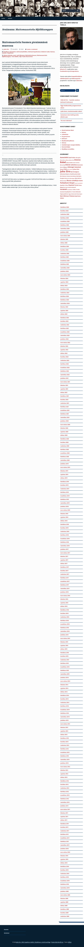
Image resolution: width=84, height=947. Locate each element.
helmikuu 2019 (64, 499)
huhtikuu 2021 (64, 406)
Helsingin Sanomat (74, 167)
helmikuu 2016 (64, 627)
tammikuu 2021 (64, 417)
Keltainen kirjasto (65, 174)
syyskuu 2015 (64, 645)
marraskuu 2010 (65, 852)
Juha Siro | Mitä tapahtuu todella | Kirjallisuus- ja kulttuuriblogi (33, 942)
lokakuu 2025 (64, 239)
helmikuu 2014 (64, 713)
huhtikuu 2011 (64, 834)
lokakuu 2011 (64, 813)
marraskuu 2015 (65, 638)
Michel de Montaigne (70, 178)
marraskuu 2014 (65, 681)
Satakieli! (63, 189)
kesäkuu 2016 (64, 613)
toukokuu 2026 (64, 214)
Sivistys (64, 143)
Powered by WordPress (57, 942)
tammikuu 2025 (64, 268)
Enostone (80, 165)
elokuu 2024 (63, 285)
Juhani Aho (76, 169)
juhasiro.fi (63, 69)
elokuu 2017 (63, 563)
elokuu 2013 (63, 734)
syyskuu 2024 (64, 282)
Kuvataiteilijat (66, 147)
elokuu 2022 (63, 353)
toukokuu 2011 (64, 831)
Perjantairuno (66, 136)
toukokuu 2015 (64, 660)
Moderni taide (45, 52)
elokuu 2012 (63, 777)
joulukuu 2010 (64, 848)
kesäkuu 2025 (64, 250)
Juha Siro (6, 49)
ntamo (80, 180)
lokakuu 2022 (64, 346)
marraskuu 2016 (65, 595)
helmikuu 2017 (64, 585)
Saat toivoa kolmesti (70, 187)
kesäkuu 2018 (64, 528)
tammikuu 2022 (64, 374)
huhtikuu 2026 (64, 218)
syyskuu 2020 (64, 431)
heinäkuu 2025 (64, 246)
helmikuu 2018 (64, 542)
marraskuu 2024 (65, 275)
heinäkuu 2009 (64, 909)
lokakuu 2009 (64, 898)
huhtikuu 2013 (64, 749)
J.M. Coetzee (70, 169)
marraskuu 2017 (65, 553)
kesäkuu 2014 (64, 699)
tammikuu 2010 (64, 888)
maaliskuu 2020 (64, 453)
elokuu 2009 (63, 905)
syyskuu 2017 (64, 560)
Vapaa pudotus (64, 194)
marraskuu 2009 (65, 895)
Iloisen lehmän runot (10, 55)
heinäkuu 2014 (64, 695)
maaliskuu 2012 (64, 795)
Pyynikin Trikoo (64, 185)
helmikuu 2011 (64, 841)
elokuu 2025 (63, 243)
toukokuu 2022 (64, 360)
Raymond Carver (74, 185)
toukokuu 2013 (64, 745)
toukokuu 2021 (64, 403)
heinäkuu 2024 (64, 289)
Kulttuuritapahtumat (34, 52)
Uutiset (4, 53)
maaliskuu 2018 (64, 538)
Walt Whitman (64, 196)
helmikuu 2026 (64, 225)
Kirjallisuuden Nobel (75, 174)
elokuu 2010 (63, 863)
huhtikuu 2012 (64, 791)
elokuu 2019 (63, 478)
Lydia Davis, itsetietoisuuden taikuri (71, 111)
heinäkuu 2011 (64, 823)
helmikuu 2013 (64, 756)
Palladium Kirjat (67, 183)
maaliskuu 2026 (64, 221)
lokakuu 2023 (64, 307)
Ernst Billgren (63, 167)
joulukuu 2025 (64, 232)
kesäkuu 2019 (64, 485)
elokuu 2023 (63, 314)
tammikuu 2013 (64, 759)
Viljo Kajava (79, 194)
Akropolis (78, 157)
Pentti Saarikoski (78, 183)
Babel (63, 162)
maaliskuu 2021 (64, 410)
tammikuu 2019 (64, 503)
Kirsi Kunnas (63, 176)
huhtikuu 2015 (64, 663)
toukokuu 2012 (64, 788)
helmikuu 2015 (64, 670)
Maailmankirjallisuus (68, 140)
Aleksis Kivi (71, 160)
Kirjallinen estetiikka (68, 149)
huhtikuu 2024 (64, 296)
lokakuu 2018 (64, 513)
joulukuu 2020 (64, 421)
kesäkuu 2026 (64, 211)
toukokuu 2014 (64, 702)
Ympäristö (10, 53)
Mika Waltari (78, 178)
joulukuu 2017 (64, 549)
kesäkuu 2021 (64, 399)
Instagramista (74, 71)
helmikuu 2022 (64, 371)
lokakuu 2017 (64, 556)
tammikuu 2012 (64, 802)
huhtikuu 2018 (64, 535)
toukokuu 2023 (64, 325)
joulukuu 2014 (64, 677)
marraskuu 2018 (65, 510)
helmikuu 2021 (64, 414)
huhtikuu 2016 (64, 620)
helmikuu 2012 (64, 798)
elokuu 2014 (63, 692)
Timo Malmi (14, 56)
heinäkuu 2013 (64, 738)
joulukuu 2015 (64, 635)
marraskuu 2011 (65, 809)
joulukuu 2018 (64, 506)
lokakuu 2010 (64, 855)
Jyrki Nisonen (21, 55)
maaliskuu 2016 (64, 624)
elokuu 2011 (63, 820)
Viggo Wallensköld (72, 194)
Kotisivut (10, 18)
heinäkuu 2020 (64, 439)
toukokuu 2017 (64, 574)
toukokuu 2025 (64, 253)
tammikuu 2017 (64, 588)
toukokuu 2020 (64, 446)
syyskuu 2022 (64, 349)
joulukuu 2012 (64, 763)
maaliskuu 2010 (64, 880)
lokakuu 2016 (64, 599)
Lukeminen (65, 134)
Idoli (65, 169)
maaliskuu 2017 (64, 581)
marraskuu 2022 (65, 342)
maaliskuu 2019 (64, 496)
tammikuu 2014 (64, 717)
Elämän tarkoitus (71, 165)
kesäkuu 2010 (64, 870)
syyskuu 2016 (64, 603)
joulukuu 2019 (64, 463)
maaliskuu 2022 (64, 367)
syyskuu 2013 (64, 731)
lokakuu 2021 (64, 385)
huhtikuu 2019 (64, 492)
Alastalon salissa (64, 160)
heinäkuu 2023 (64, 317)
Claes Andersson (70, 162)
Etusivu (3, 18)
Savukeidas (69, 189)
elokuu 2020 (63, 435)
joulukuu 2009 (64, 891)
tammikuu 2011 (64, 845)
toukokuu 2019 (64, 488)
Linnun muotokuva (71, 176)
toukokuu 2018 (64, 531)
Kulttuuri (64, 138)
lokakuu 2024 (64, 278)
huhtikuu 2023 (64, 328)
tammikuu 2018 (64, 545)
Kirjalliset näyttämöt (9, 52)
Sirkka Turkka (76, 189)
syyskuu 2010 (64, 859)
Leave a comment (32, 49)
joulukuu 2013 (64, 720)
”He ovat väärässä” (66, 120)
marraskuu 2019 (65, 467)
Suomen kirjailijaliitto (66, 191)
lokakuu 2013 (64, 727)
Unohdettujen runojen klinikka (71, 145)
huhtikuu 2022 (64, 364)
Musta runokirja (72, 180)
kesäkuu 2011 (64, 827)
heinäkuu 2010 (64, 866)
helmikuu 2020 (64, 456)
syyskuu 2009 (64, 902)
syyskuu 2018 (64, 517)
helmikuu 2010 (64, 884)
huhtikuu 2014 (64, 706)
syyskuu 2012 (64, 774)
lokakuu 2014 (64, 684)
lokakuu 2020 (64, 428)
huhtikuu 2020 (64, 449)
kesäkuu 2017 (64, 570)
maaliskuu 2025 (64, 260)
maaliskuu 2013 (64, 752)
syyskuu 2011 (64, 816)
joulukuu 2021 (64, 378)
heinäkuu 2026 (64, 207)
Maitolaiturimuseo (30, 55)
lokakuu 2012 (64, 770)
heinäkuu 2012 (64, 781)
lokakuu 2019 (64, 471)
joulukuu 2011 (64, 806)
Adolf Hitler (72, 157)
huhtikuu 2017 (64, 578)
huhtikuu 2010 (64, 877)
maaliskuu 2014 (64, 709)
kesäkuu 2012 (64, 784)
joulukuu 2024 (64, 271)
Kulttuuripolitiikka (21, 52)
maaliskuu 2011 (64, 838)
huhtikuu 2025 (64, 257)
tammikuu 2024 (64, 303)
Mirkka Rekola (63, 180)
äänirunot (79, 80)
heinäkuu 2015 (64, 652)
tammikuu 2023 (64, 335)
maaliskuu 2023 (64, 332)
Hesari (62, 169)
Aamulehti (64, 157)
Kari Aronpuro (75, 172)
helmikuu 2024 (64, 300)
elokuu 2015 (63, 649)
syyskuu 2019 (64, 474)
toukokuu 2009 (64, 916)
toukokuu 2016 (64, 617)
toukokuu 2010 (64, 873)
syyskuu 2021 (64, 389)
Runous (52, 52)
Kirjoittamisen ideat (68, 130)
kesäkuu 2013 (64, 741)
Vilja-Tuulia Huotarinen (26, 56)
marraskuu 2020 (65, 424)
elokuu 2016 (63, 606)
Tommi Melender (76, 191)
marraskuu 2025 (65, 235)
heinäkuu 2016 (64, 610)
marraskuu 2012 (65, 766)
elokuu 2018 (63, 521)
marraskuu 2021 (65, 382)
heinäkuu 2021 (64, 396)
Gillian (69, 942)
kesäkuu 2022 (64, 357)
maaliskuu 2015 (64, 667)
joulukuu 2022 (64, 339)
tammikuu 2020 (64, 460)
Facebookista (64, 71)
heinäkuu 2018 (64, 524)
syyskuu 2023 (64, 310)
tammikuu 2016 (64, 631)
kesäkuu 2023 (64, 321)
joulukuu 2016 (64, 592)
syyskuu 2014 (64, 688)
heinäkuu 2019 (64, 481)
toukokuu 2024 (64, 292)
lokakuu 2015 (64, 642)
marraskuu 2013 (65, 724)
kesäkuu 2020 (64, 442)
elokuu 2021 (63, 392)
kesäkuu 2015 (64, 656)
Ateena (77, 160)
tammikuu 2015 (64, 674)
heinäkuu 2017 (64, 567)
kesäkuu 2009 (64, 912)
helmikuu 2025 (64, 264)
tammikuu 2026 (64, 228)
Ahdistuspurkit (75, 78)
